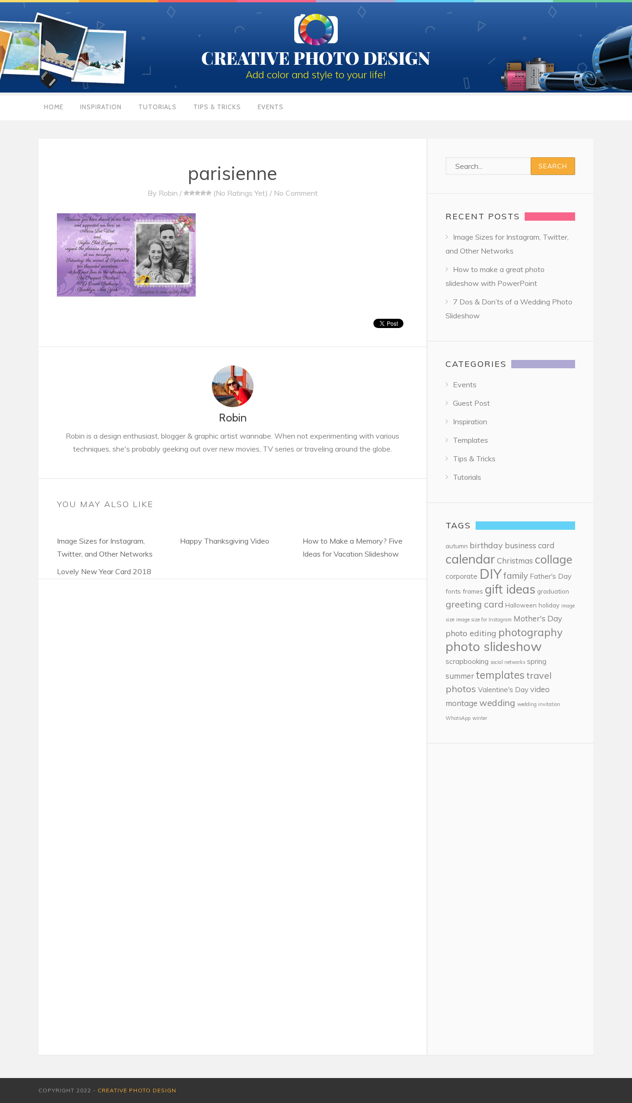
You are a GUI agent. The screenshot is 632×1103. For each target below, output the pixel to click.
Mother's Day (538, 618)
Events (271, 107)
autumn (457, 546)
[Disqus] (232, 695)
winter (479, 718)
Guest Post (471, 403)
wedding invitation (538, 704)
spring (536, 661)
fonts (453, 591)
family (515, 575)
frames (473, 591)
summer (460, 676)
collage (553, 559)
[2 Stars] (192, 193)
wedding (497, 702)
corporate (461, 576)
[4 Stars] (203, 193)
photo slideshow (494, 646)
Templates (470, 440)
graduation (553, 591)
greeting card (474, 604)
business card (529, 545)
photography (530, 632)
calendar (470, 559)
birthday (486, 545)
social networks (507, 662)
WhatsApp (458, 718)
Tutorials (157, 107)
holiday (549, 605)
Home (53, 107)
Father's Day (550, 576)
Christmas (515, 560)
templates (500, 675)
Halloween (521, 605)
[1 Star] (186, 193)
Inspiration (101, 107)
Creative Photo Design (137, 1090)
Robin (168, 193)
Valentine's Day (503, 689)
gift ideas (510, 589)
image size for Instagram (484, 619)
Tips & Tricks (217, 107)
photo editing (471, 633)
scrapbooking (467, 661)
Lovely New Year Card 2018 (104, 571)
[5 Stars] (208, 193)
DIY (490, 573)
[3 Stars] (197, 193)
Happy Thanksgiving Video (224, 540)
